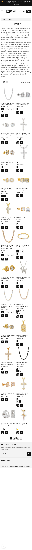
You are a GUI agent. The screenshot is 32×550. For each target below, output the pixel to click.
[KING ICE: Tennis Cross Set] (23, 152)
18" (2, 109)
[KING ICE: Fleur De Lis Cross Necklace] (23, 384)
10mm (3, 196)
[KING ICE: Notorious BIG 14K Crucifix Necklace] (23, 125)
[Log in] (24, 11)
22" (9, 109)
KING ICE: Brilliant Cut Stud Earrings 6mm (22, 103)
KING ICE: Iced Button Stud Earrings (7, 278)
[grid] (3, 82)
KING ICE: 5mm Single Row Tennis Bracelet (22, 246)
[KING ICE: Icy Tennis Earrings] (23, 209)
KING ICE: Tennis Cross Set (22, 161)
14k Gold (19, 167)
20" (5, 109)
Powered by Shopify (24, 466)
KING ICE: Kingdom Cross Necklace (21, 424)
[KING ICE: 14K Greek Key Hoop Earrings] (8, 415)
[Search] (20, 11)
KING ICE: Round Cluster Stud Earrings (8, 335)
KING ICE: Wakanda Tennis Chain (21, 363)
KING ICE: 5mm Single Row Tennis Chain (7, 103)
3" (20, 402)
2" (17, 402)
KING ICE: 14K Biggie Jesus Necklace (22, 335)
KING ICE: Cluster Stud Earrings (7, 393)
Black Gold (17, 368)
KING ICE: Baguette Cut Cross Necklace (8, 218)
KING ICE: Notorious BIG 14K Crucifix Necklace (23, 134)
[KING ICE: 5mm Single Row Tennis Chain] (8, 94)
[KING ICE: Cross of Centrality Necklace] (8, 354)
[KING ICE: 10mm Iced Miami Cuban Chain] (23, 296)
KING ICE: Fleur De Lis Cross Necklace (22, 393)
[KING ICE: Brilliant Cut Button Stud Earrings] (8, 152)
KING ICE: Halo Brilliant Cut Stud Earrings (7, 134)
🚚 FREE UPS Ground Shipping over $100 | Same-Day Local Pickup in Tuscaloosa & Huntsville (16, 2)
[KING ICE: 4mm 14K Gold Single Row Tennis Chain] (8, 296)
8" (20, 251)
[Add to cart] (2, 115)
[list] (7, 82)
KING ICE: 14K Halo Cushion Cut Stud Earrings (6, 190)
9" (23, 251)
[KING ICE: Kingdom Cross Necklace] (23, 415)
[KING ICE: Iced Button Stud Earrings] (8, 268)
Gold (17, 429)
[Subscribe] (29, 454)
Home (4, 20)
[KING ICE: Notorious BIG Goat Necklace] (23, 268)
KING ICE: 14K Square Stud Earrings (22, 189)
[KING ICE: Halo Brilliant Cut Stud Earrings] (8, 125)
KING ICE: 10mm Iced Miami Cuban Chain (22, 305)
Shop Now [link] (16, 4)
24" (12, 109)
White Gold (2, 111)
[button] (3, 11)
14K (4, 111)
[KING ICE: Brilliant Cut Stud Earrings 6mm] (23, 94)
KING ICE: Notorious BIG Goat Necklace (23, 278)
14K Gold (19, 109)
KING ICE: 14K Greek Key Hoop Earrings (8, 424)
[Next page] (21, 438)
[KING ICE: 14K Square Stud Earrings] (23, 180)
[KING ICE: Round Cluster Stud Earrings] (8, 326)
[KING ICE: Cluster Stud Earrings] (8, 384)
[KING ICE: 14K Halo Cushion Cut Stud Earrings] (8, 180)
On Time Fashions (12, 466)
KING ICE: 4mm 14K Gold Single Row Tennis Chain (8, 306)
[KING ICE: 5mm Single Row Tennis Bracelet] (23, 237)
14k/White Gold (6, 252)
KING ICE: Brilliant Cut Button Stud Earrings (7, 161)
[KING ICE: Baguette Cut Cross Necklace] (8, 209)
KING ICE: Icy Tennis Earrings (22, 218)
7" (17, 251)
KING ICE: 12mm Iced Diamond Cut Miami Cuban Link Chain (7, 247)
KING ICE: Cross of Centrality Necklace (7, 363)
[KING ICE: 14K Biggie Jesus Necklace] (23, 326)
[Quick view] (6, 115)
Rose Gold (24, 368)
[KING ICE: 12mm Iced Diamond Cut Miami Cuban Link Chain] (8, 237)
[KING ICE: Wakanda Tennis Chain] (23, 354)
